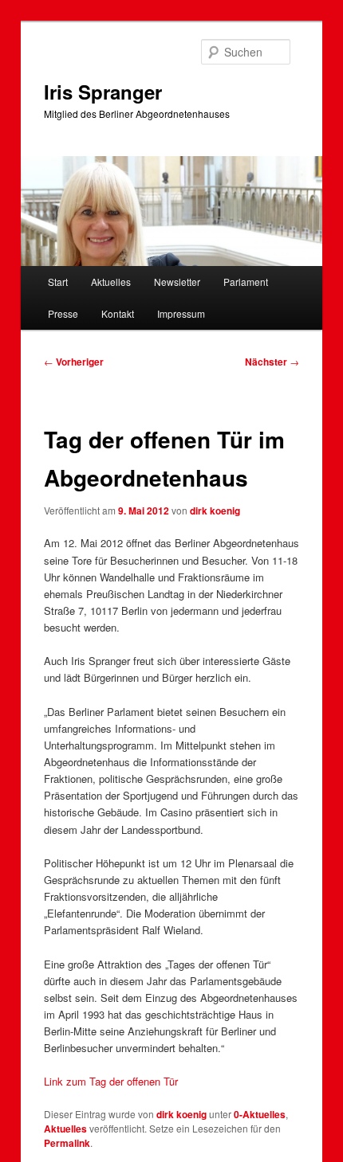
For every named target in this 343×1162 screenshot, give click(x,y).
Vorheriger (74, 361)
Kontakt (117, 313)
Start (58, 281)
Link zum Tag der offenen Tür (111, 1081)
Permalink (67, 1143)
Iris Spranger (103, 91)
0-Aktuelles (260, 1114)
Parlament (245, 281)
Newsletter (177, 281)
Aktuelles (111, 281)
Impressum (181, 313)
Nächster (272, 361)
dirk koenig (215, 510)
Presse (63, 313)
